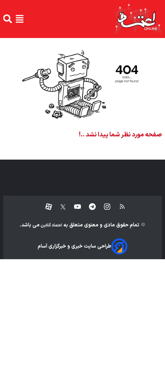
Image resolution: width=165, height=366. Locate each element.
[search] (7, 18)
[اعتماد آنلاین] (138, 19)
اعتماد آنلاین (51, 225)
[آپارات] (45, 207)
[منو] (19, 18)
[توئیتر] (59, 207)
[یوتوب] (73, 207)
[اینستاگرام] (103, 207)
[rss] (118, 207)
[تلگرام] (88, 207)
